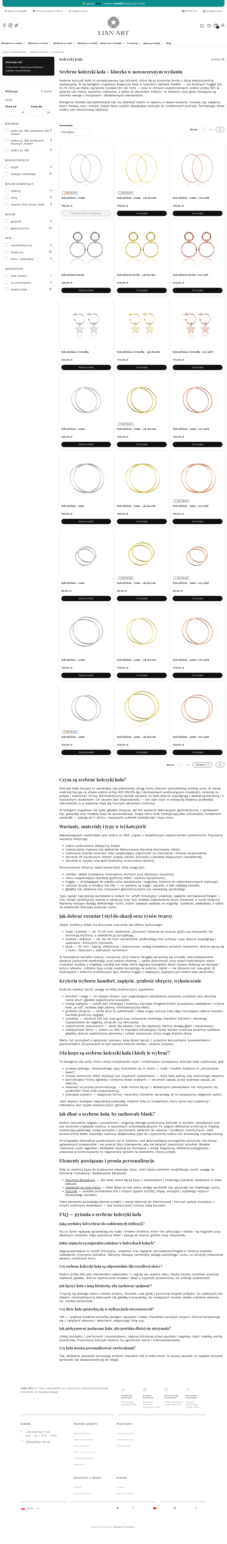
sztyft (14, 167)
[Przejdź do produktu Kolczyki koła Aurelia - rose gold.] (198, 247)
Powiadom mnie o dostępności (86, 213)
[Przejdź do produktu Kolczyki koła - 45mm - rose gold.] (198, 709)
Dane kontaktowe (125, 1493)
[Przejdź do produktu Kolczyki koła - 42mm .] (86, 632)
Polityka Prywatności (83, 1458)
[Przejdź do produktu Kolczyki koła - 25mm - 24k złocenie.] (142, 555)
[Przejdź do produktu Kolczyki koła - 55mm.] (86, 478)
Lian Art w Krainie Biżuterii (14, 52)
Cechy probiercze (82, 1493)
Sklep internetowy (112, 1526)
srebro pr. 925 (20, 150)
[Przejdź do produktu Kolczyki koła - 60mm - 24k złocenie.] (142, 170)
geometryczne (20, 228)
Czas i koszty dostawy (84, 1452)
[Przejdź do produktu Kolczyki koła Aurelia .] (86, 247)
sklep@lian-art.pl (214, 11)
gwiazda (16, 221)
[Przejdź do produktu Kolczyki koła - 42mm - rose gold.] (198, 632)
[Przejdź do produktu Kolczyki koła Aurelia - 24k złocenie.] (142, 247)
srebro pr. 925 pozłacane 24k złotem (30, 132)
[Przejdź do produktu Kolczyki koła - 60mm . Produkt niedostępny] (86, 170)
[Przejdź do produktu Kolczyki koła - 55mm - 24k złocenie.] (142, 478)
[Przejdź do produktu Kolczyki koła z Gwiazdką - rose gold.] (198, 324)
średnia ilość (19, 289)
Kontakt (120, 1487)
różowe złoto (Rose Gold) (27, 204)
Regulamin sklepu (82, 1433)
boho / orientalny (22, 259)
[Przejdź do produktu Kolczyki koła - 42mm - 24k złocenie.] (142, 632)
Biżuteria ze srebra (39, 52)
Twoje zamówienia (126, 1433)
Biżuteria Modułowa (80, 1180)
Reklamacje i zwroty (83, 1439)
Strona (193, 129)
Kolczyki (71, 1191)
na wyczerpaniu (21, 282)
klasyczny (17, 252)
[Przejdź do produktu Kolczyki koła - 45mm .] (86, 709)
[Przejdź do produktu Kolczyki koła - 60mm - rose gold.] (198, 170)
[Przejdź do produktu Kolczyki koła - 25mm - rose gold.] (198, 555)
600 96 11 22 (191, 11)
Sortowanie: (66, 125)
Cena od (10, 106)
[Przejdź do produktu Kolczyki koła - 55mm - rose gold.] (198, 478)
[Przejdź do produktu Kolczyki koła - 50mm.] (86, 401)
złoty (14, 197)
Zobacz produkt (86, 290)
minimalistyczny (21, 245)
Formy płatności (81, 1446)
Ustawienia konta (125, 1439)
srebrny (16, 190)
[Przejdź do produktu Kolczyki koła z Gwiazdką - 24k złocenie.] (142, 324)
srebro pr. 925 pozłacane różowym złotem (27, 142)
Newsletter (79, 1464)
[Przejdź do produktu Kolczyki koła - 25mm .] (86, 555)
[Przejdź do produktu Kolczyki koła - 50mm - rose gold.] (198, 401)
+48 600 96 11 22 (38, 1432)
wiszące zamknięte (23, 174)
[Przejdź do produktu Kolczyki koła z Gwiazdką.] (86, 324)
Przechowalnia (124, 1446)
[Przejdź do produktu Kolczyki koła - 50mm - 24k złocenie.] (142, 401)
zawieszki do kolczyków (83, 1187)
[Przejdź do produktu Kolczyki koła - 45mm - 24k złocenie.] (142, 709)
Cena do (36, 106)
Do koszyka (141, 213)
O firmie (77, 1487)
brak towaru (19, 275)
